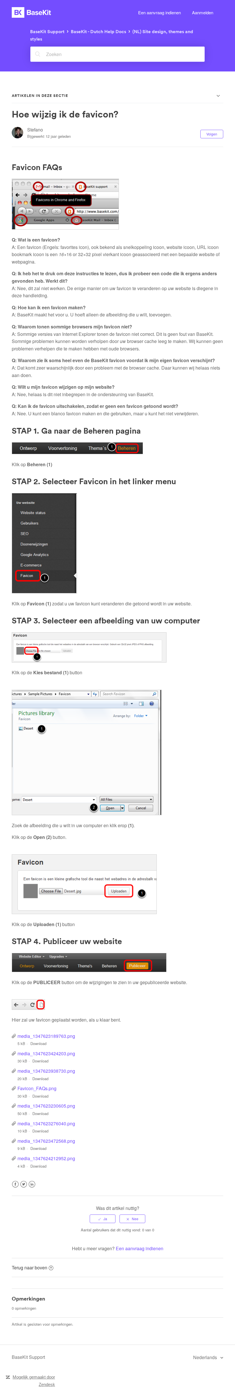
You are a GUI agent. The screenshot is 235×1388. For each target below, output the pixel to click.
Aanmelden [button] (202, 12)
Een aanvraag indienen (159, 12)
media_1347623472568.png (46, 1141)
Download (38, 1043)
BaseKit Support (47, 31)
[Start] (31, 12)
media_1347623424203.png (46, 1053)
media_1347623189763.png (46, 1036)
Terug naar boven (29, 1267)
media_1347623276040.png (46, 1123)
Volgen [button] (211, 133)
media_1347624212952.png (46, 1158)
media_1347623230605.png (46, 1105)
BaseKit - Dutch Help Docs (98, 31)
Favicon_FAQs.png (36, 1088)
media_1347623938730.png (46, 1071)
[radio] (102, 1218)
